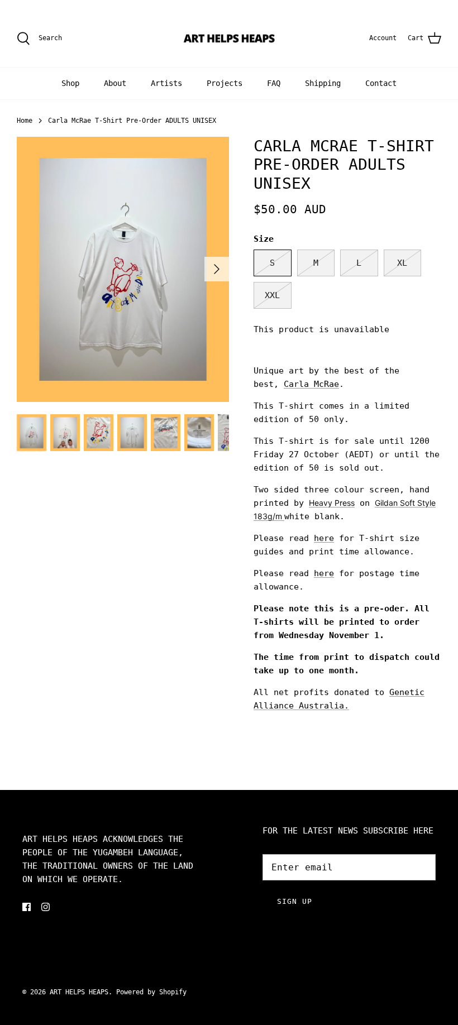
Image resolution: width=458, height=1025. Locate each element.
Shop (70, 83)
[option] (123, 269)
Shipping (323, 83)
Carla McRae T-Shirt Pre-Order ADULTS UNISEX (132, 120)
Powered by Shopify (151, 992)
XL (402, 263)
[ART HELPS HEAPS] (229, 38)
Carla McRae (311, 384)
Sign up (294, 901)
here (324, 538)
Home (24, 120)
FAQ (273, 83)
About (115, 83)
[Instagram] (45, 907)
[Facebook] (26, 907)
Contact (381, 83)
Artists (166, 83)
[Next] (216, 269)
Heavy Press (332, 502)
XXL (272, 295)
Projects (224, 83)
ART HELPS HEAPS (79, 992)
